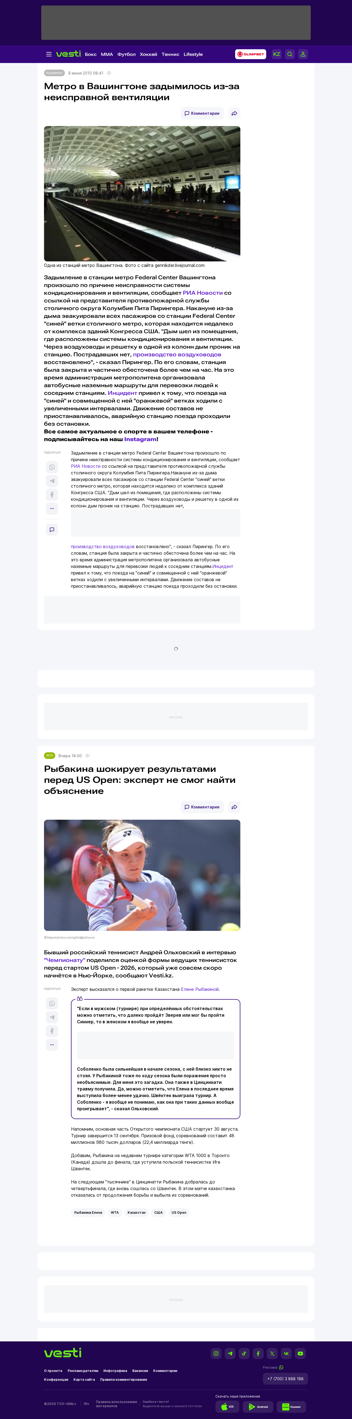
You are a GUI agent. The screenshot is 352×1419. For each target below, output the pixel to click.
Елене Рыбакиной (200, 989)
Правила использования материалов (116, 1404)
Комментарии (205, 113)
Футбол (126, 54)
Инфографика (115, 1371)
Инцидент (122, 393)
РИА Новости (203, 292)
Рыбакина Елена (88, 1212)
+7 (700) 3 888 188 (285, 1378)
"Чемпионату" (64, 960)
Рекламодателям (83, 1371)
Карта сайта (84, 1379)
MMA (107, 54)
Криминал (54, 73)
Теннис (170, 54)
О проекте (53, 1371)
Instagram (140, 439)
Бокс (91, 54)
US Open (179, 1212)
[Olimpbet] (249, 54)
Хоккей (148, 54)
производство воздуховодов (177, 354)
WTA (49, 755)
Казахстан (136, 1212)
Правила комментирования (123, 1379)
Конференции (56, 1379)
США (158, 1212)
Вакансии (140, 1371)
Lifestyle (193, 54)
